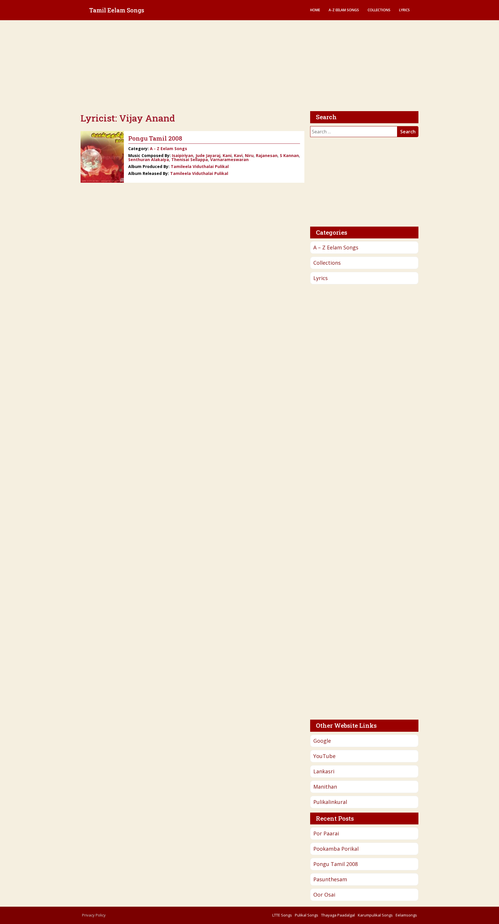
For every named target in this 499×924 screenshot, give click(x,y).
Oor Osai (324, 894)
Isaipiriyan (182, 155)
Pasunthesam (330, 879)
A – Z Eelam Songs (335, 247)
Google (322, 740)
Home (315, 10)
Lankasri (323, 771)
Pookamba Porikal (336, 848)
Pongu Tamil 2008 (335, 863)
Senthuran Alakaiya (148, 159)
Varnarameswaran (229, 159)
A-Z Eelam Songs (344, 10)
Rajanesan (267, 155)
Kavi (238, 155)
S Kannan (289, 155)
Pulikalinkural (330, 801)
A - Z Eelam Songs (168, 148)
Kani (227, 155)
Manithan (325, 786)
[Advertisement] (249, 66)
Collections (379, 10)
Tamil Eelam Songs (116, 10)
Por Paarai (326, 833)
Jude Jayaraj (207, 155)
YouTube (324, 756)
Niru (249, 155)
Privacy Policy (94, 915)
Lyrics (404, 10)
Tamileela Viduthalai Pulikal (200, 166)
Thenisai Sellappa (189, 159)
